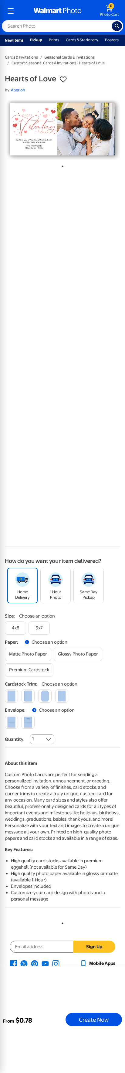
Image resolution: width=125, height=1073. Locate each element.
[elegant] (44, 696)
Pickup (36, 40)
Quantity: (15, 739)
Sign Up (94, 946)
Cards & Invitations (21, 57)
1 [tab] (61, 165)
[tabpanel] (62, 129)
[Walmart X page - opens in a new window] (24, 963)
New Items (14, 40)
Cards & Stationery (82, 40)
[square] (11, 696)
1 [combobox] (33, 738)
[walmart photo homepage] (58, 11)
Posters (112, 40)
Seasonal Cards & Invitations (70, 57)
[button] (63, 79)
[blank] (11, 722)
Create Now (94, 1019)
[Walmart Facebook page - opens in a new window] (13, 963)
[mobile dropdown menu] (10, 11)
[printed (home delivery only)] (28, 722)
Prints (54, 40)
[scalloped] (61, 696)
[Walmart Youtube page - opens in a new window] (45, 963)
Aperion (18, 90)
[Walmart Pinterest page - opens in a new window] (34, 963)
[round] (28, 696)
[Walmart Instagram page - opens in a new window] (55, 963)
